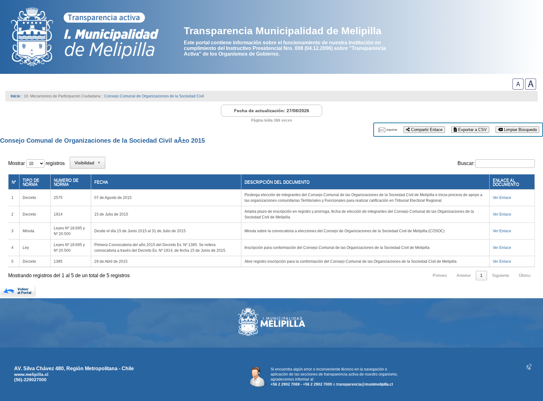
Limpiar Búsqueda (520, 129)
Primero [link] (440, 275)
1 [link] (481, 275)
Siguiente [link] (500, 275)
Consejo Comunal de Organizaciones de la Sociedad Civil (154, 96)
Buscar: (466, 163)
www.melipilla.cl (31, 374)
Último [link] (524, 275)
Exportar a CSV (472, 129)
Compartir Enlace (426, 129)
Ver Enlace (502, 197)
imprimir (392, 129)
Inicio (15, 96)
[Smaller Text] (518, 88)
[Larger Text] (530, 88)
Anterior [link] (464, 275)
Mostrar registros (36, 163)
